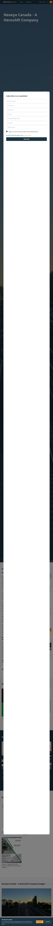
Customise (48, 922)
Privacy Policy (27, 135)
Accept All (40, 922)
